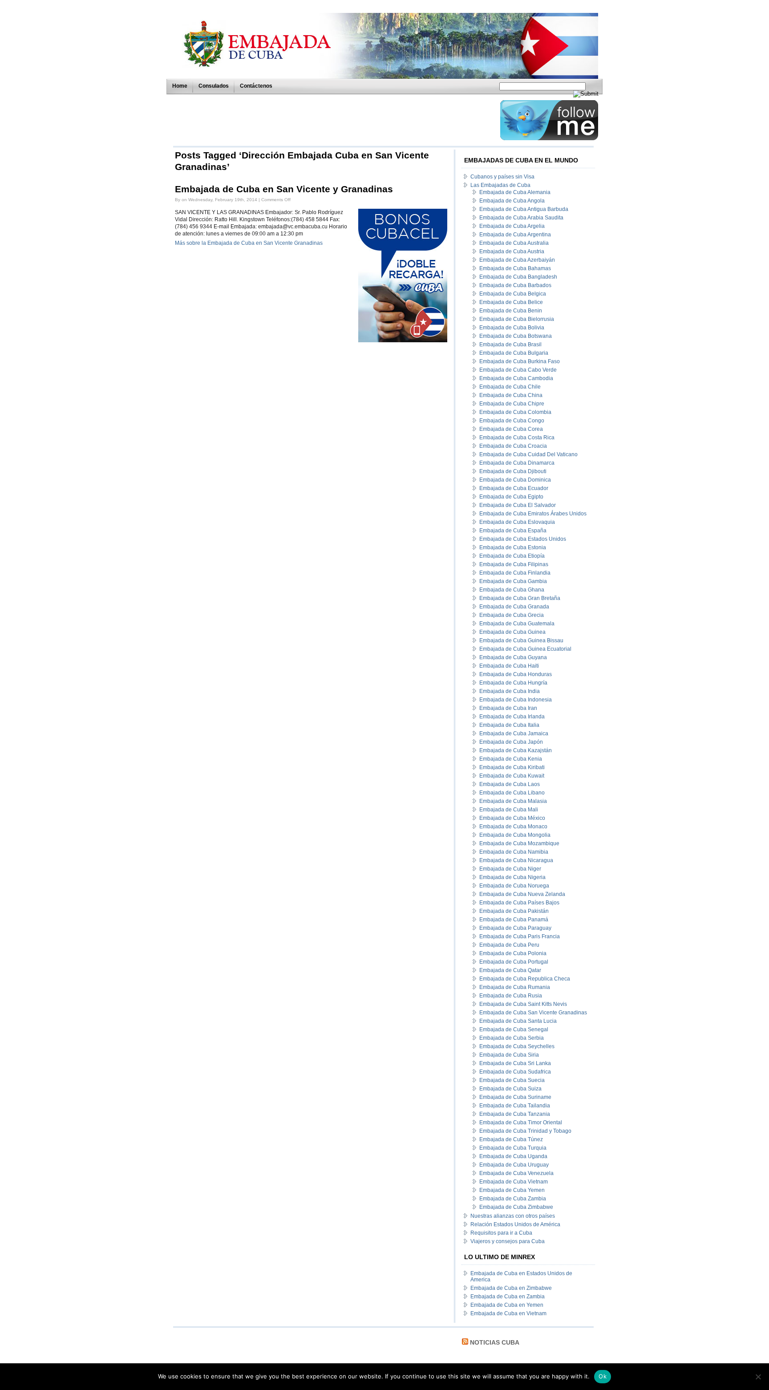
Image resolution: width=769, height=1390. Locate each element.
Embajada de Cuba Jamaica (513, 733)
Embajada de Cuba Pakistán (514, 911)
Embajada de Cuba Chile (510, 387)
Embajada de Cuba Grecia (511, 615)
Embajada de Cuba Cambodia (516, 378)
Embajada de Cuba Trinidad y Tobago (525, 1131)
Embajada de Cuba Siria (509, 1055)
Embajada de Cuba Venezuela (516, 1173)
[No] (757, 1376)
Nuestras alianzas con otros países (512, 1216)
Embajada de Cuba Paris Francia (519, 936)
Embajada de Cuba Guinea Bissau (521, 640)
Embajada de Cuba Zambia (512, 1198)
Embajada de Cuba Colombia (515, 412)
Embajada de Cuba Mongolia (514, 835)
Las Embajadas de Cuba (500, 185)
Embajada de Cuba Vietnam (513, 1182)
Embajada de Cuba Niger (510, 869)
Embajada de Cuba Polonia (512, 953)
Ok (603, 1376)
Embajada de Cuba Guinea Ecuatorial (525, 649)
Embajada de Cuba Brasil (510, 344)
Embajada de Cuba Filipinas (513, 564)
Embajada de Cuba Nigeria (512, 877)
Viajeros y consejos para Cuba (507, 1241)
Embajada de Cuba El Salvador (517, 505)
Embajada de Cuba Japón (511, 742)
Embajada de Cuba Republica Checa (524, 979)
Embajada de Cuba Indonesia (515, 700)
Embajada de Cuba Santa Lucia (518, 1021)
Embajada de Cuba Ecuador (513, 488)
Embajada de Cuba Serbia (511, 1038)
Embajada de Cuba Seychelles (516, 1046)
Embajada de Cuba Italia (509, 725)
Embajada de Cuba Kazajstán (515, 750)
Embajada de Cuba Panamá (513, 919)
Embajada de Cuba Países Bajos (519, 903)
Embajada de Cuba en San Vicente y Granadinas (284, 189)
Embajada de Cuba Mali (508, 809)
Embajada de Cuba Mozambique (519, 843)
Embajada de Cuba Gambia (513, 581)
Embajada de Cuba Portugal (513, 962)
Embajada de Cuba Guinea (512, 632)
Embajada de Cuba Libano (512, 793)
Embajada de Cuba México (512, 818)
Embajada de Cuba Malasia (513, 801)
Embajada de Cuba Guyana (513, 657)
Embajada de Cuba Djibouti (512, 471)
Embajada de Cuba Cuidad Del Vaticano (528, 454)
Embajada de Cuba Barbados (515, 285)
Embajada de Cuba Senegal (513, 1029)
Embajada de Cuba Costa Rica (516, 437)
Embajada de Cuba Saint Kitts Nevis (523, 1004)
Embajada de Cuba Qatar (510, 970)
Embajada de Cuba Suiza (510, 1089)
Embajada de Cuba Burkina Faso (519, 361)
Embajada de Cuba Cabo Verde (518, 370)
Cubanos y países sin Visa (502, 177)
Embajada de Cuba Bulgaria (513, 353)
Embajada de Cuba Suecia (512, 1080)
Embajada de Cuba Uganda (513, 1156)
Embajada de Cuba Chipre (511, 404)
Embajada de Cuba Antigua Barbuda (523, 209)
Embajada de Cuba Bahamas (515, 268)
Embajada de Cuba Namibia (513, 852)
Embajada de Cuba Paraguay (515, 928)
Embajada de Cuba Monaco (513, 826)
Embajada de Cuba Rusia (510, 996)
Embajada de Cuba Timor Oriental (520, 1122)
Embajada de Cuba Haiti (509, 666)
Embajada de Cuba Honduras (515, 674)
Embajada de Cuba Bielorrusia (516, 319)
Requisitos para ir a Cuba (501, 1233)
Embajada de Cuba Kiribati (512, 767)
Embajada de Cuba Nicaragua (516, 860)
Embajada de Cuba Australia (514, 243)
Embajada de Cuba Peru (509, 945)
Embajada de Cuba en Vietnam (508, 1313)
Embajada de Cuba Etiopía (512, 556)
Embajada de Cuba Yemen (512, 1190)
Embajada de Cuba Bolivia (511, 327)
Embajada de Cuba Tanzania (514, 1114)
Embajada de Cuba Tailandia (514, 1105)
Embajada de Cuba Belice (511, 302)
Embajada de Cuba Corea (511, 429)
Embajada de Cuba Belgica (512, 294)
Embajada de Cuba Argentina (515, 234)
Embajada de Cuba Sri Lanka (515, 1063)
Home (179, 86)
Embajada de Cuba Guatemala (516, 623)
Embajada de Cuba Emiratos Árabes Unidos (533, 514)
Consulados (213, 86)
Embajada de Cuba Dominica (515, 480)
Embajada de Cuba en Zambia (507, 1296)
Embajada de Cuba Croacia (513, 446)
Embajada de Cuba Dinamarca (516, 463)
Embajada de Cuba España (512, 530)
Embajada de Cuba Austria (511, 251)
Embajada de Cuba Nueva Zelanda (522, 894)
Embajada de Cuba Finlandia (514, 573)
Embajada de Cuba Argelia (512, 226)
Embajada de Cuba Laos (509, 784)
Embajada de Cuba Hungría (513, 683)
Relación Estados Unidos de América (515, 1224)
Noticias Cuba (494, 1342)
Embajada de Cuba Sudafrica (515, 1072)
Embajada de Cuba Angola (512, 201)
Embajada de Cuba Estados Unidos (522, 539)
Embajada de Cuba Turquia (512, 1148)
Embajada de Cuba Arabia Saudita (521, 218)
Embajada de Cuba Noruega (514, 886)
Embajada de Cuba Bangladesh (518, 277)
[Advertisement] (334, 120)
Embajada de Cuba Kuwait (511, 776)
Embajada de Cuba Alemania (514, 192)
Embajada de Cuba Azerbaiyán (517, 260)
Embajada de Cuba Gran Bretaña (519, 598)
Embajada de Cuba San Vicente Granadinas (533, 1012)
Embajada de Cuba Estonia (512, 547)
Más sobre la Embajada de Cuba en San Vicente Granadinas (249, 243)
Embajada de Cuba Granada (514, 607)
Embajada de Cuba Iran (508, 708)
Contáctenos (256, 86)
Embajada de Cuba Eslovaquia (517, 522)
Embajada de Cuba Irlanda (512, 716)
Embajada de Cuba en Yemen (506, 1305)
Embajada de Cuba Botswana (515, 336)
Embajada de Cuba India (509, 691)
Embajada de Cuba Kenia (510, 759)
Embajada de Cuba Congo (511, 420)
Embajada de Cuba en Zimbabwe (511, 1288)
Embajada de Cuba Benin (510, 311)
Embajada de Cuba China (510, 395)
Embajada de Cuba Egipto (511, 497)
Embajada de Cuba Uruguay (514, 1165)
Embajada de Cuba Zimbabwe (516, 1207)
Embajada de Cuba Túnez (511, 1139)
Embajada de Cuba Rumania (514, 987)
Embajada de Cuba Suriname (515, 1097)
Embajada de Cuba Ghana (511, 590)
